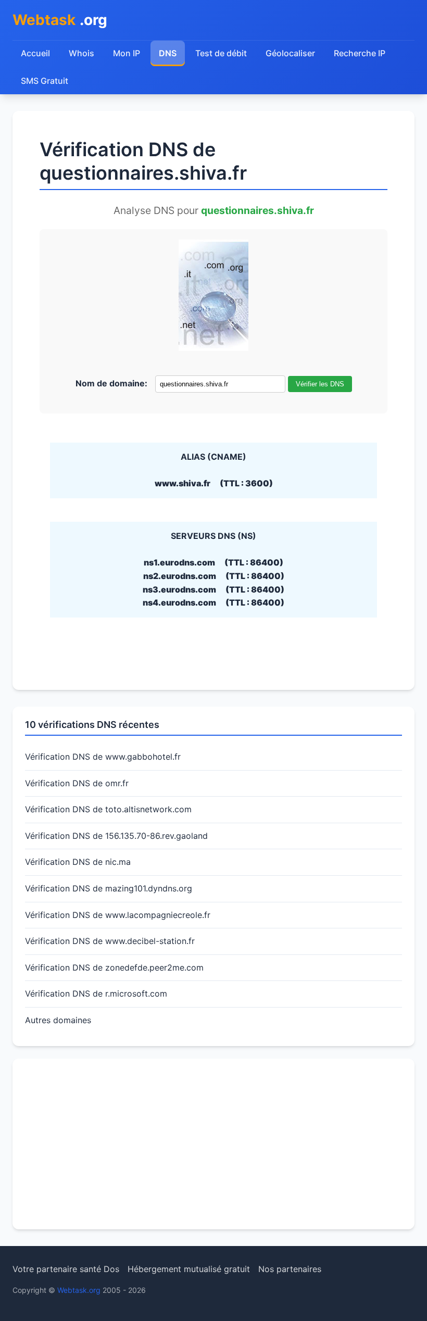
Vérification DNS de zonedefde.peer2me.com (114, 967)
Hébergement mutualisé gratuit (189, 1269)
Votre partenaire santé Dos (65, 1269)
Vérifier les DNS (320, 384)
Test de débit (221, 53)
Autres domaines (58, 1020)
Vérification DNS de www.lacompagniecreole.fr (117, 915)
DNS (168, 53)
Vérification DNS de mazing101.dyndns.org (108, 888)
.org (59, 20)
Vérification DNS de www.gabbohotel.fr (103, 756)
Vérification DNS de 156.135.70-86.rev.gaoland (116, 836)
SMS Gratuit (44, 81)
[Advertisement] (213, 1144)
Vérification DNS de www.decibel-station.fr (110, 941)
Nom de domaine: (111, 383)
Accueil (35, 53)
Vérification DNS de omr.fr (77, 783)
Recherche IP (359, 53)
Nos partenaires (289, 1269)
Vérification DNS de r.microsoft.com (96, 993)
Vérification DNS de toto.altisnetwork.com (108, 809)
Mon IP (126, 53)
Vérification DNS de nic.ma (78, 862)
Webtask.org (79, 1290)
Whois (81, 53)
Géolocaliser (290, 53)
